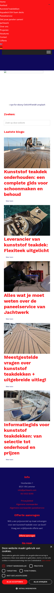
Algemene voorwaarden (27, 504)
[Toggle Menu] (49, 52)
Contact (3, 37)
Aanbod (3, 5)
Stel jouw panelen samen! (11, 19)
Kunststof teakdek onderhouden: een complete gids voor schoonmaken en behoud (26, 183)
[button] (27, 588)
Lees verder (46, 560)
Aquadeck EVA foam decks (12, 12)
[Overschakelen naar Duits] (27, 47)
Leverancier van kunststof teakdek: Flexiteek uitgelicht (26, 244)
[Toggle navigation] (49, 4)
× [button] (51, 547)
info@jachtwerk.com (27, 490)
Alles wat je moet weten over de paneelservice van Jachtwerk (24, 304)
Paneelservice (6, 16)
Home (3, 1)
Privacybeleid (27, 500)
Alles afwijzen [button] (40, 582)
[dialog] (27, 568)
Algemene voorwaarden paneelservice (27, 507)
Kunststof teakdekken (9, 8)
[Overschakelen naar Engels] (27, 44)
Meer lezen (9, 201)
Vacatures (4, 33)
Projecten (4, 30)
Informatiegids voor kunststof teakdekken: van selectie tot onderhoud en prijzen (26, 439)
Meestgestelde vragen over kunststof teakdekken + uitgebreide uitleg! (25, 368)
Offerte (3, 40)
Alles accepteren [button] (15, 582)
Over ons (4, 26)
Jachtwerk (4, 23)
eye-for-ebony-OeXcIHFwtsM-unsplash (27, 104)
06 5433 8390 (27, 493)
